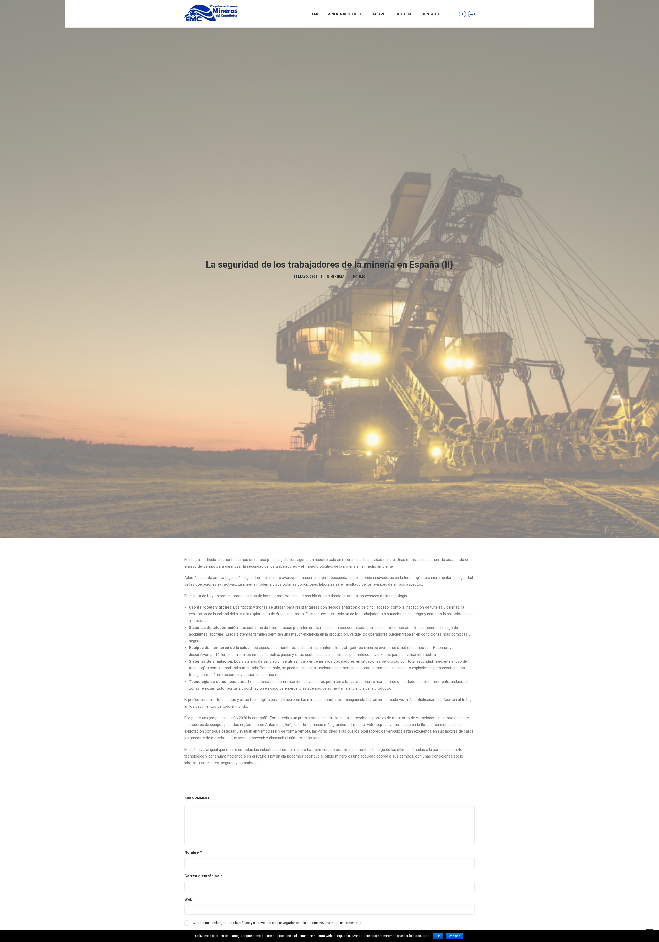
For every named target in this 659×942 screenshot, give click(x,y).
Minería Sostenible (345, 14)
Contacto (431, 14)
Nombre (193, 852)
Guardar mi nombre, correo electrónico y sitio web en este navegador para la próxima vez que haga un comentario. (277, 923)
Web (188, 899)
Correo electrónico (203, 876)
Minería (337, 276)
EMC (315, 14)
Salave (378, 14)
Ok (438, 936)
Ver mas (454, 936)
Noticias (405, 14)
